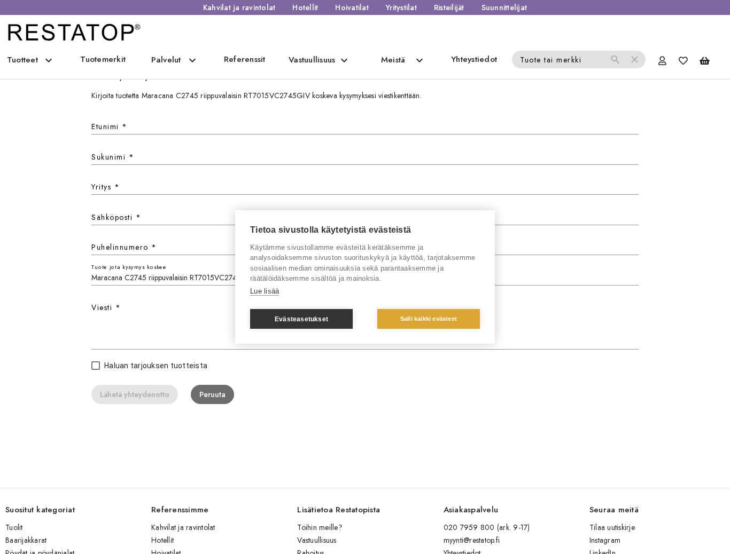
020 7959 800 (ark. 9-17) (487, 527)
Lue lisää (264, 291)
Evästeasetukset (301, 319)
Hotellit (305, 7)
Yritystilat (401, 7)
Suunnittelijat (504, 7)
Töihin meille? (320, 527)
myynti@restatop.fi (472, 540)
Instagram (604, 540)
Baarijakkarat (25, 540)
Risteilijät (449, 7)
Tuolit (14, 527)
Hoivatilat (352, 7)
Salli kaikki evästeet (428, 318)
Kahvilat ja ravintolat (239, 7)
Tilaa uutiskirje (612, 527)
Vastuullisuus (316, 540)
